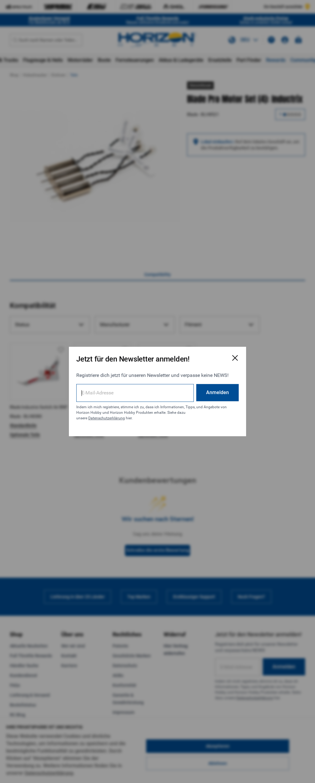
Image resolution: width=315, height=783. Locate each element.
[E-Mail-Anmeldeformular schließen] (235, 358)
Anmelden (217, 392)
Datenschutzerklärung (106, 418)
